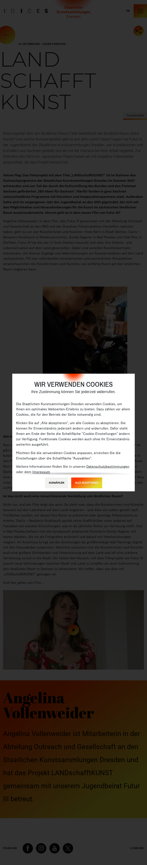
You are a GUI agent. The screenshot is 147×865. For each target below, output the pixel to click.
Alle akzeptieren (86, 482)
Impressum (41, 472)
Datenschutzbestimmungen (107, 466)
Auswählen (56, 482)
